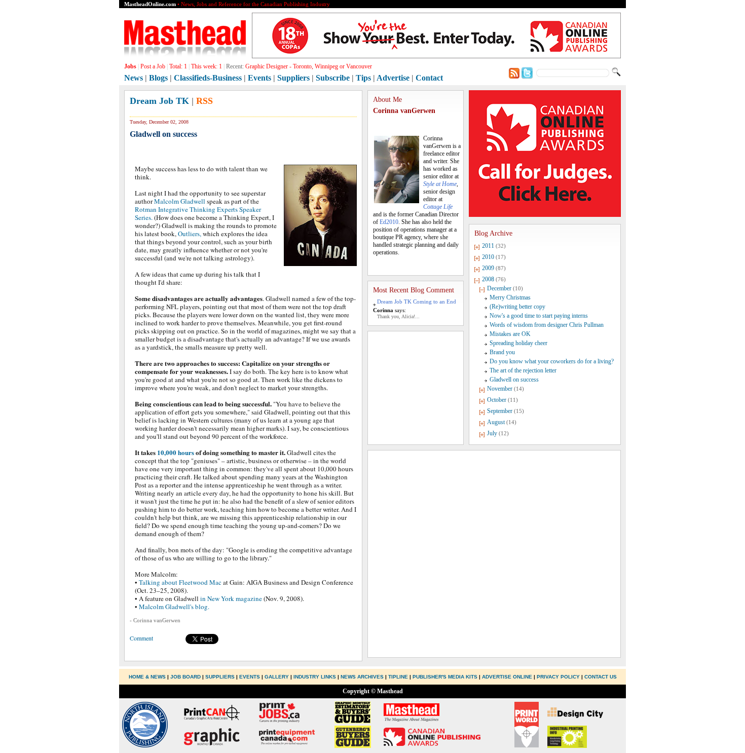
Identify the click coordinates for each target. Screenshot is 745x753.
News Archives (362, 677)
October (496, 399)
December (499, 288)
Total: (178, 66)
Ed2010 (389, 221)
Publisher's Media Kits (445, 677)
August (496, 422)
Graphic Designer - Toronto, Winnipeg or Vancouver (308, 66)
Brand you (502, 352)
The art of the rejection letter (523, 370)
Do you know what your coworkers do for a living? (552, 361)
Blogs (158, 77)
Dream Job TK (159, 101)
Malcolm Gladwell (179, 201)
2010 (488, 256)
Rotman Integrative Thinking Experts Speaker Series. (198, 213)
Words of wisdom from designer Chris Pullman (547, 324)
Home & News (148, 677)
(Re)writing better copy (517, 306)
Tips (363, 77)
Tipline (398, 677)
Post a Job (152, 66)
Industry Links (314, 677)
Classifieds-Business (208, 77)
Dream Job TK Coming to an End (416, 301)
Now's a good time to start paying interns (539, 315)
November (499, 388)
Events (259, 77)
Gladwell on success (514, 379)
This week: (206, 66)
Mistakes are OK (510, 333)
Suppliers (293, 77)
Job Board (185, 677)
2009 (488, 268)
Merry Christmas (510, 297)
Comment (141, 638)
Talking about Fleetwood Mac (180, 582)
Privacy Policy (558, 677)
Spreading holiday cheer (518, 343)
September (499, 411)
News (133, 77)
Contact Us (600, 677)
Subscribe (333, 77)
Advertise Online (507, 677)
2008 (488, 279)
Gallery (277, 677)
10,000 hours (175, 452)
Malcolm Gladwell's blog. (174, 606)
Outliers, (189, 233)
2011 (488, 245)
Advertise (393, 77)
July (492, 433)
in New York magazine (231, 598)
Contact (429, 77)
